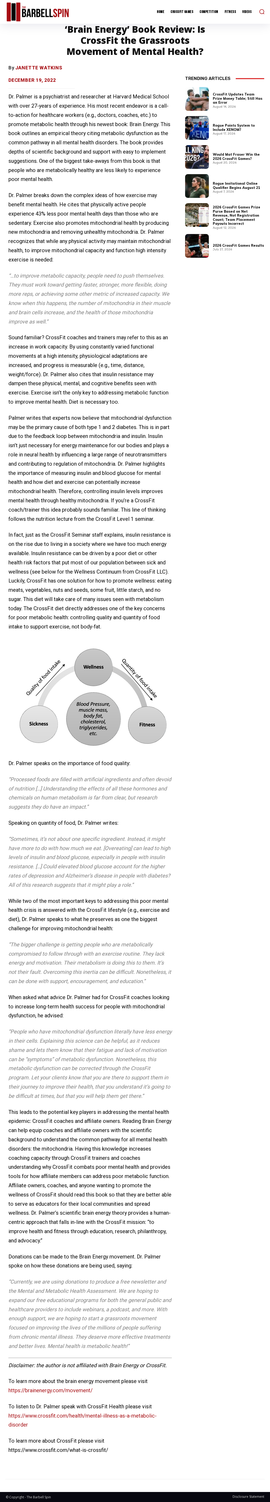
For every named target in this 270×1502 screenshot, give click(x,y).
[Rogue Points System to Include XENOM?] (197, 128)
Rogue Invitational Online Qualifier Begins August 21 (236, 185)
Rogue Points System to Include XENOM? (234, 127)
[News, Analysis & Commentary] (37, 11)
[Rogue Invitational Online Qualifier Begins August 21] (197, 186)
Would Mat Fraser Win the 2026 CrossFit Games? (236, 156)
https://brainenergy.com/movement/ (50, 1390)
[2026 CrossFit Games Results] (197, 246)
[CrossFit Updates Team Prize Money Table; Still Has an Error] (197, 99)
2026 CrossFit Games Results (238, 245)
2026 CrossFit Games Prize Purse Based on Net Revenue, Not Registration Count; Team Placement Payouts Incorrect (236, 215)
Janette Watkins (38, 67)
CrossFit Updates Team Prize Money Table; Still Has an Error (237, 98)
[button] (262, 12)
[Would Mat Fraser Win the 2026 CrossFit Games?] (197, 157)
